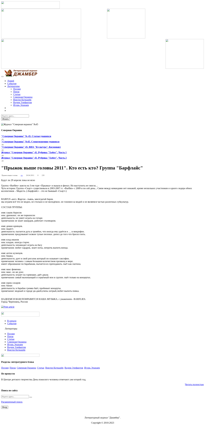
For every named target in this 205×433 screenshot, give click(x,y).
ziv (22, 175)
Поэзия (17, 89)
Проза (16, 91)
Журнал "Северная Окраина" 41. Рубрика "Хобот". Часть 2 (34, 158)
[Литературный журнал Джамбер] (20, 75)
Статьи (16, 94)
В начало (11, 321)
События (11, 83)
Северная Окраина (22, 97)
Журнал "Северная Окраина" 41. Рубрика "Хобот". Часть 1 (34, 152)
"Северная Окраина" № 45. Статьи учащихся (26, 136)
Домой (10, 81)
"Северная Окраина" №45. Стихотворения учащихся (30, 141)
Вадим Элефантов (22, 102)
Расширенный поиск (12, 402)
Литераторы (13, 86)
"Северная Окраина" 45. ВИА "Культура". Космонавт (31, 147)
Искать (5, 119)
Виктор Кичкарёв (22, 99)
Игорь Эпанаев (21, 105)
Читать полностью (194, 384)
